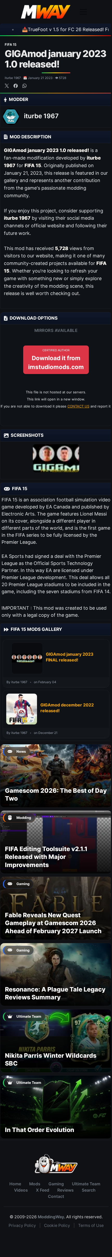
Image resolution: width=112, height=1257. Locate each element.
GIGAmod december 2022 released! (67, 707)
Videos (21, 1190)
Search (89, 1190)
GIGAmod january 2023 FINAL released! (70, 657)
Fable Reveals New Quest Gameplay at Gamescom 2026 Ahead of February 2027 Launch (53, 923)
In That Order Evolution (39, 1130)
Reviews (65, 1190)
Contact (56, 1196)
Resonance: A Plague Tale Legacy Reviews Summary (55, 993)
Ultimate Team (86, 1183)
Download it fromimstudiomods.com (56, 359)
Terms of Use (91, 1225)
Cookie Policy (57, 1225)
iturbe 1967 (41, 116)
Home (15, 1183)
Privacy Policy (22, 1225)
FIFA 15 (10, 44)
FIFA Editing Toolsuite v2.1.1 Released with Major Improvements (46, 857)
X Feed (42, 1190)
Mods (34, 1183)
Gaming (56, 1183)
